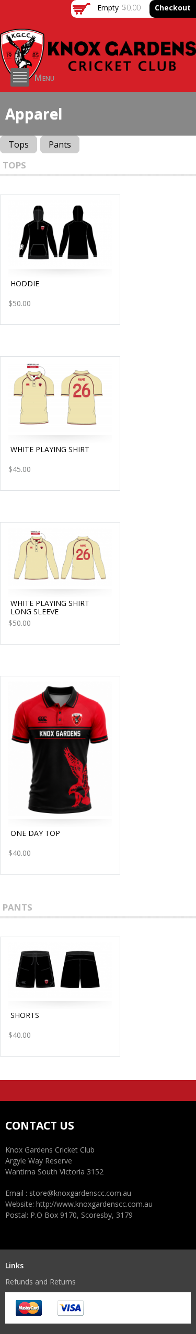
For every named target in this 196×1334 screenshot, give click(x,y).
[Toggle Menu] (19, 77)
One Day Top (35, 833)
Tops (18, 144)
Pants (60, 144)
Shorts (24, 1015)
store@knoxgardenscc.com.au (80, 1193)
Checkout (173, 8)
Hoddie (24, 283)
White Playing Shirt (49, 449)
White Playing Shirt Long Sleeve (49, 607)
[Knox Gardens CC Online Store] (98, 78)
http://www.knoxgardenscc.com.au (94, 1204)
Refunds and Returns (40, 1282)
